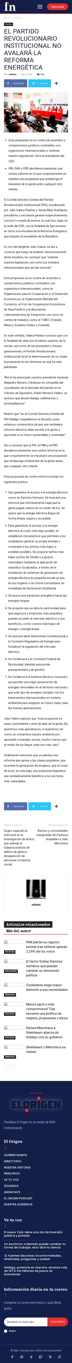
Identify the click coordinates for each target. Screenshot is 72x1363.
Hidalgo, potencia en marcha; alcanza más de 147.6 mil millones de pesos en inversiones (35, 1270)
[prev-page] (6, 1066)
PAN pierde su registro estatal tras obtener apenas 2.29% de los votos (46, 946)
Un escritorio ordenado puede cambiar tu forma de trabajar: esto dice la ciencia (34, 1245)
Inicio (7, 18)
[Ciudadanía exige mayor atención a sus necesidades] (14, 990)
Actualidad (11, 971)
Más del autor (18, 931)
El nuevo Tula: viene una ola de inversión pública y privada (33, 1234)
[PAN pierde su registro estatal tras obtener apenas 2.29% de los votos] (14, 947)
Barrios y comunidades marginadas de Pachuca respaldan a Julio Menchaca (52, 837)
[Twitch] (41, 1357)
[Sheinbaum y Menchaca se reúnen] (14, 1052)
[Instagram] (22, 1357)
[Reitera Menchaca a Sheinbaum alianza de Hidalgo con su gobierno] (14, 1032)
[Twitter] (50, 1357)
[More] (56, 83)
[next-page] (12, 1066)
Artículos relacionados (28, 925)
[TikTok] (31, 1357)
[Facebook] (12, 1357)
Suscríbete (57, 1322)
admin (13, 74)
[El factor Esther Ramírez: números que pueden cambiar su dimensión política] (14, 966)
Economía (10, 995)
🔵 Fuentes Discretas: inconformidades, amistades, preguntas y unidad (32, 1257)
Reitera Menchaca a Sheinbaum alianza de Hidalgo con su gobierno (46, 1032)
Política (18, 18)
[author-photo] (36, 898)
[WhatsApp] (60, 1357)
